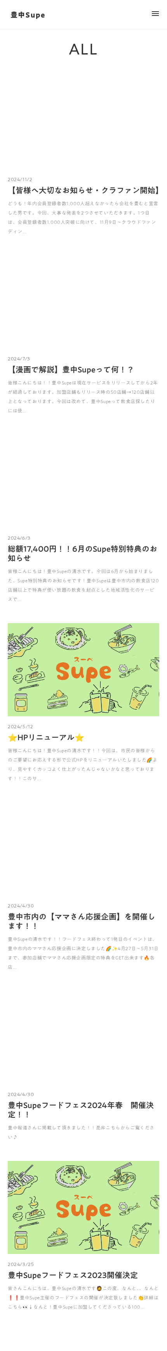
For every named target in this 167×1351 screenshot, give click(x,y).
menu (155, 13)
